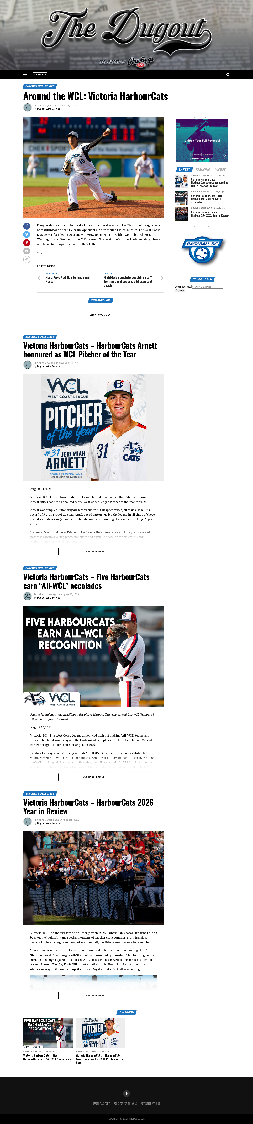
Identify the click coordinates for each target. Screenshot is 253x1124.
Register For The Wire (125, 1103)
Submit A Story (101, 1103)
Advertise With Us (150, 1103)
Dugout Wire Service (48, 109)
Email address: (183, 286)
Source (41, 253)
